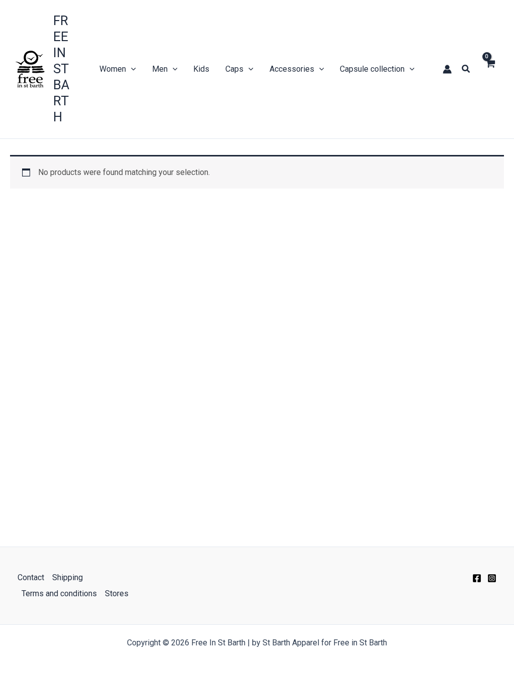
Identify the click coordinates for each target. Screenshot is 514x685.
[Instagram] (491, 578)
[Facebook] (476, 578)
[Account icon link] (447, 69)
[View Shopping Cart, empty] (490, 69)
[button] (466, 69)
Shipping (67, 577)
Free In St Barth (61, 68)
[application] (131, 69)
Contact (31, 577)
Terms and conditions (59, 593)
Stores (116, 593)
